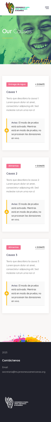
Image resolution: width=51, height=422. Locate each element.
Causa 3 (11, 255)
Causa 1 (11, 92)
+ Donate (40, 84)
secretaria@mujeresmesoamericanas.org (23, 371)
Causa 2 (11, 173)
